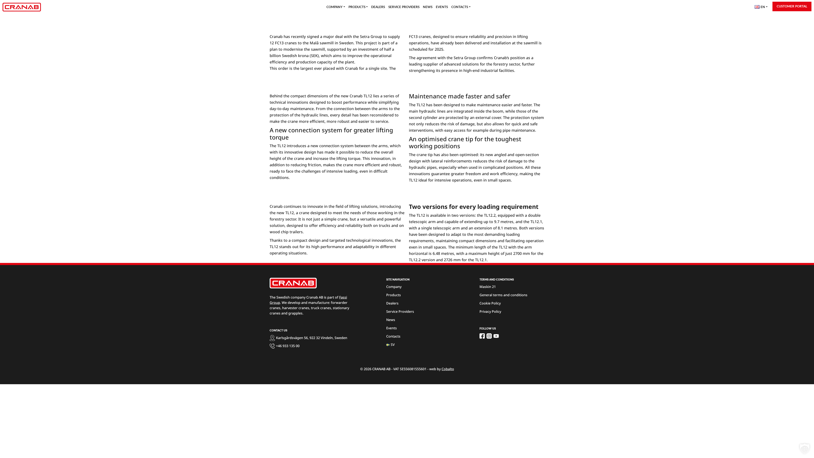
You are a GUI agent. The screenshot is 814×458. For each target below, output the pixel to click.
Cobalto (448, 369)
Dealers (378, 7)
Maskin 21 (487, 286)
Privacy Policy (490, 311)
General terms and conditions (503, 295)
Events (442, 7)
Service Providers (404, 7)
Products (356, 7)
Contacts (459, 7)
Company (334, 7)
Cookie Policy (490, 303)
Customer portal (792, 6)
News (427, 7)
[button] (804, 448)
